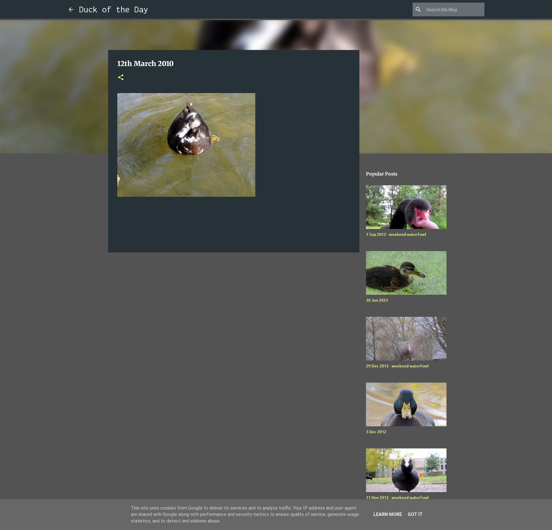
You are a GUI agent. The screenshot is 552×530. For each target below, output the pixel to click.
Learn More (387, 514)
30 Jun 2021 (377, 300)
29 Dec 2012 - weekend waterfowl (397, 366)
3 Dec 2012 (376, 431)
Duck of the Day (113, 9)
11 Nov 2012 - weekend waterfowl (397, 497)
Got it (415, 514)
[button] (120, 78)
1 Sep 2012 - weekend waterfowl (396, 234)
